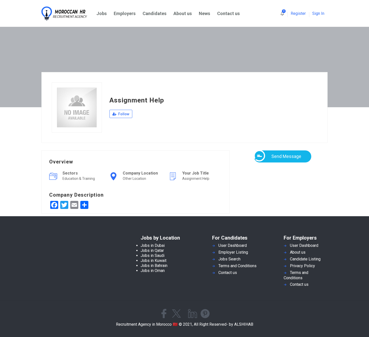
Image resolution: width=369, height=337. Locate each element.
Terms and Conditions (237, 265)
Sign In (318, 13)
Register (298, 13)
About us (182, 13)
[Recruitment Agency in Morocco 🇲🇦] (67, 13)
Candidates (154, 13)
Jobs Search (229, 259)
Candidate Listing (305, 259)
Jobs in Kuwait (153, 260)
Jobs (101, 13)
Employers (125, 13)
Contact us (228, 13)
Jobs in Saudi (152, 255)
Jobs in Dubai (153, 245)
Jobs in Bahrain (154, 265)
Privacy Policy (302, 265)
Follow (123, 114)
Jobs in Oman (153, 270)
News (204, 13)
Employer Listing (233, 252)
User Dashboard (232, 245)
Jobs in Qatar (152, 250)
